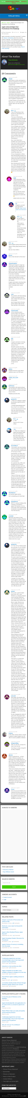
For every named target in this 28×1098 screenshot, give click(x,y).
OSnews (9, 1094)
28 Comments (5, 33)
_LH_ (14, 429)
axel (12, 294)
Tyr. (16, 203)
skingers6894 (15, 743)
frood (12, 789)
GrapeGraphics (13, 263)
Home (4, 22)
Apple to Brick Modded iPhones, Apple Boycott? (12, 933)
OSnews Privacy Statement (9, 1040)
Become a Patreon (8, 869)
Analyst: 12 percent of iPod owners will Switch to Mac (12, 920)
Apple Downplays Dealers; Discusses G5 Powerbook (13, 939)
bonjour (11, 733)
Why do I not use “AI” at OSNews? (11, 1024)
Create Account (7, 897)
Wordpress (16, 1049)
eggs (14, 178)
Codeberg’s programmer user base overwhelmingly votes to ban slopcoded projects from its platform (13, 960)
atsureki (13, 696)
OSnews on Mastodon (9, 1074)
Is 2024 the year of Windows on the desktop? (11, 997)
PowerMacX (14, 445)
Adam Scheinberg (21, 1047)
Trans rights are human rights (10, 1081)
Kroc (12, 110)
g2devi (13, 591)
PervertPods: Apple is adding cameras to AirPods (13, 977)
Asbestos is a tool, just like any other (11, 966)
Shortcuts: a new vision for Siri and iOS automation (12, 926)
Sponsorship (6, 1071)
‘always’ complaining (8, 38)
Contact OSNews (7, 1079)
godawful (14, 399)
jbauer (10, 255)
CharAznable (14, 310)
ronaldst (11, 516)
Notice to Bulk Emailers (9, 1076)
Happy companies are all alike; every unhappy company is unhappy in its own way (14, 971)
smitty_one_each (13, 377)
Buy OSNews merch (8, 872)
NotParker (11, 385)
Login (4, 899)
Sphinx (10, 369)
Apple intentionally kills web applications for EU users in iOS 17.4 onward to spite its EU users (14, 1004)
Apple (8, 22)
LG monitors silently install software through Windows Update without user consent (14, 983)
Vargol (10, 78)
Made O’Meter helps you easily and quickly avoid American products (13, 1011)
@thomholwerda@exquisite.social (16, 64)
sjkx (12, 338)
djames (11, 755)
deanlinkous (12, 492)
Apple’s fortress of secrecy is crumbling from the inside (12, 945)
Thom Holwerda (7, 32)
